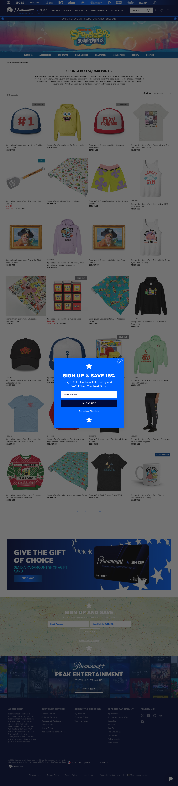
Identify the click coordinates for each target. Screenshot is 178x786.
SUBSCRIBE (89, 403)
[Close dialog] (120, 361)
